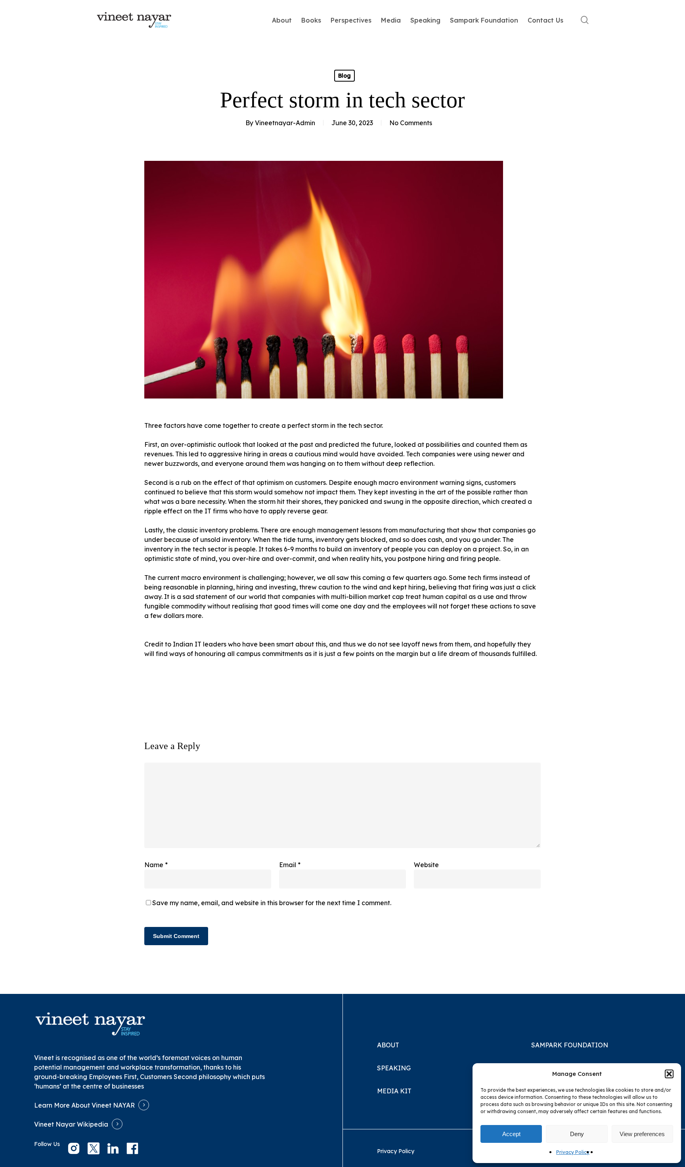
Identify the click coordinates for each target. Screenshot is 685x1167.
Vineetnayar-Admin (285, 123)
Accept (511, 1134)
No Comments (410, 123)
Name (156, 865)
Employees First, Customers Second (143, 1077)
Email (289, 865)
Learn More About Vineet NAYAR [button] (84, 1105)
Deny (577, 1134)
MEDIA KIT (394, 1091)
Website (426, 865)
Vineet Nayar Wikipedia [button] (71, 1124)
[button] (669, 1074)
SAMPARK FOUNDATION (569, 1045)
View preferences (642, 1134)
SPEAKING (394, 1068)
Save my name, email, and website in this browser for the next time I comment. (271, 903)
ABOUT (388, 1045)
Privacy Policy (572, 1152)
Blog (344, 75)
